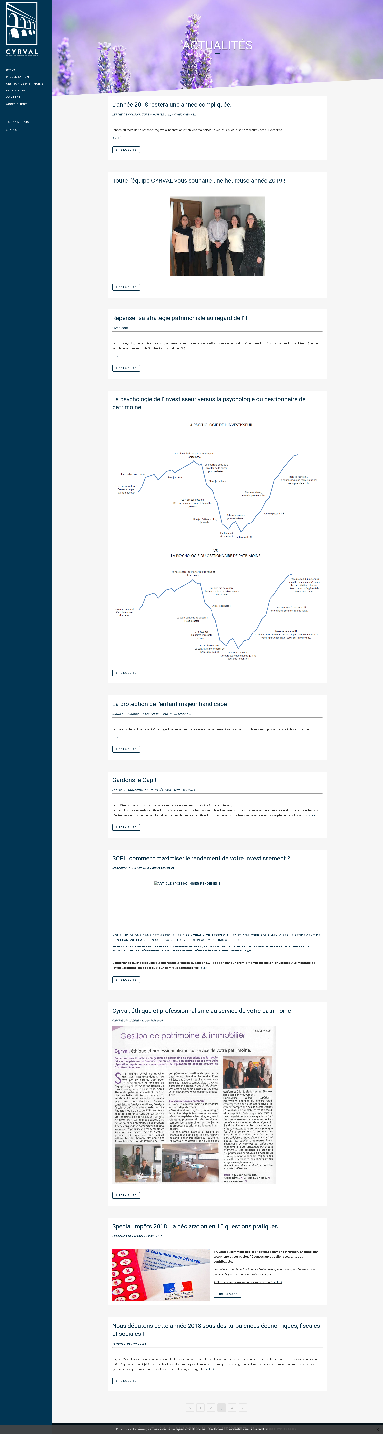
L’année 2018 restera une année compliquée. (171, 104)
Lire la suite (126, 149)
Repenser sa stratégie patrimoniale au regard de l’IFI (181, 317)
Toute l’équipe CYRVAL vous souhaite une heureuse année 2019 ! (198, 180)
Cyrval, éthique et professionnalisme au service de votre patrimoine (201, 1010)
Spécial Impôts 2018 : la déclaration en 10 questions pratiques (195, 1226)
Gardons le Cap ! (134, 780)
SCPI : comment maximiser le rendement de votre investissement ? (201, 858)
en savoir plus (259, 1429)
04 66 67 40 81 (23, 122)
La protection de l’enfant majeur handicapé (169, 703)
